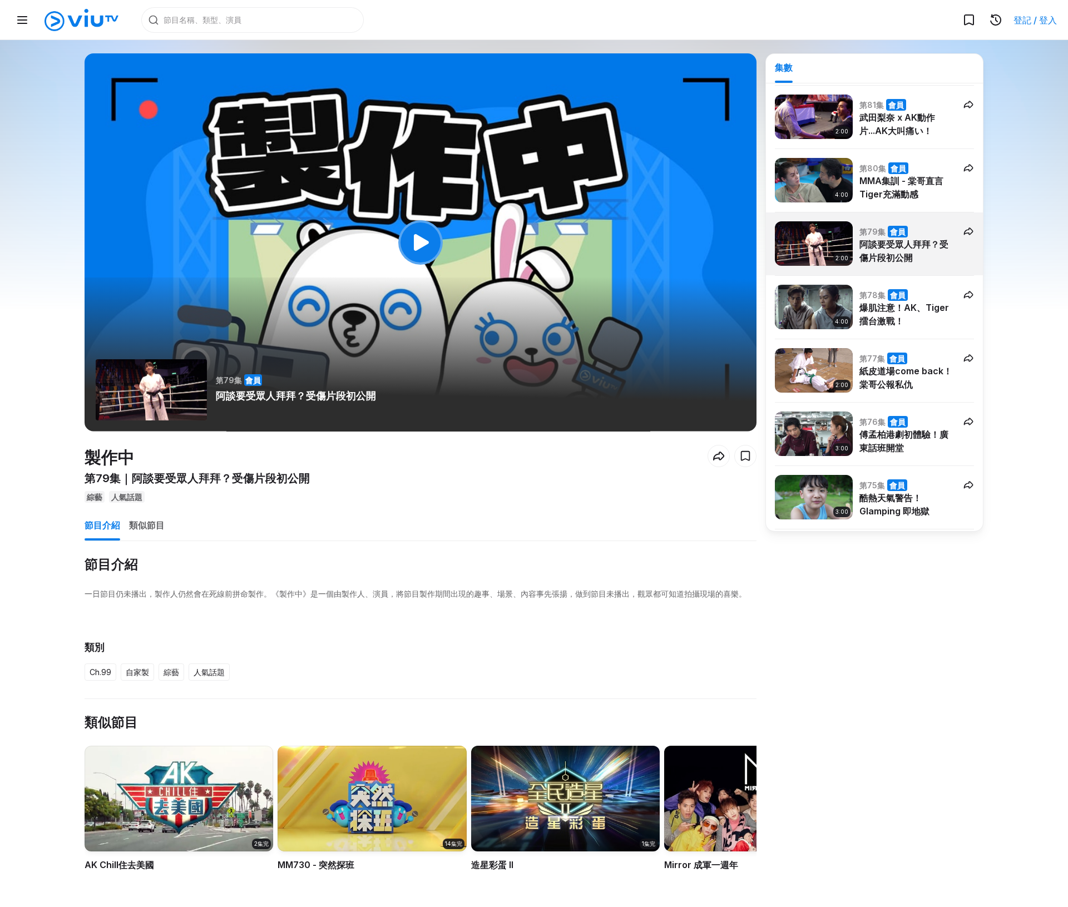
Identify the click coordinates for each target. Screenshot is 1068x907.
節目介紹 (102, 525)
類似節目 (147, 525)
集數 (784, 67)
